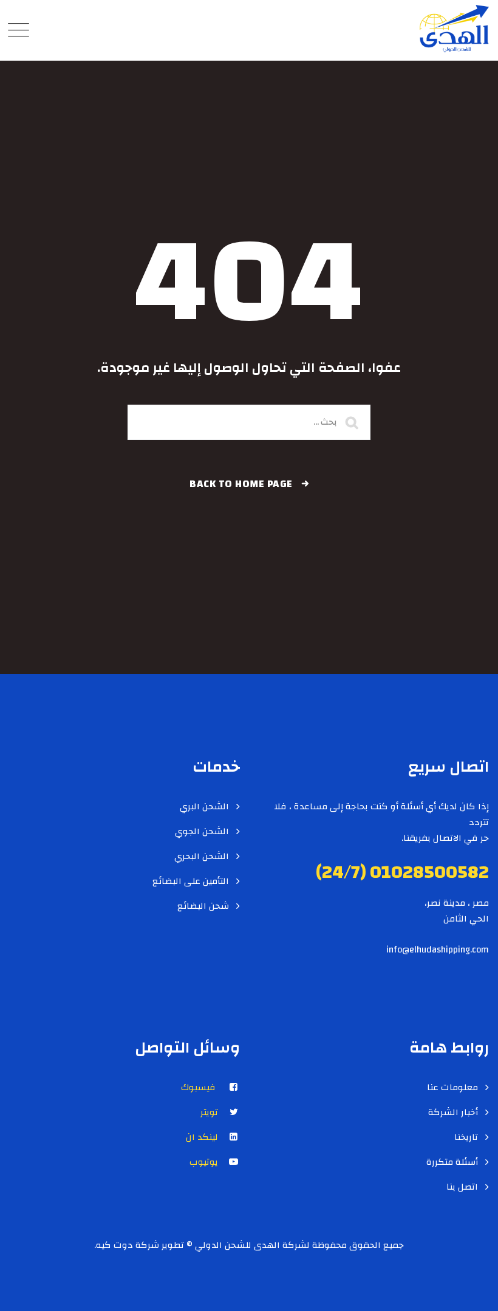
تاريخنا (466, 1137)
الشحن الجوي (202, 832)
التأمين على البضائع (190, 881)
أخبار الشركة (453, 1113)
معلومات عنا (452, 1088)
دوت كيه (114, 1245)
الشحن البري (204, 807)
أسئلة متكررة (452, 1162)
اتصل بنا (462, 1187)
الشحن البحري (201, 856)
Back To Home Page (241, 484)
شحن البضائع (203, 906)
